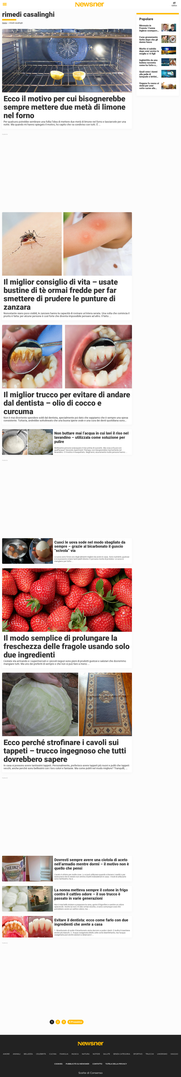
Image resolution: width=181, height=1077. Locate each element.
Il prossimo (75, 1021)
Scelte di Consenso (90, 1072)
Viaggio (174, 1054)
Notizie (96, 1054)
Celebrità (41, 1054)
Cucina (52, 1054)
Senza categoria (121, 1054)
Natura (86, 1054)
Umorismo (162, 1054)
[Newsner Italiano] (89, 4)
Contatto (97, 1064)
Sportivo (137, 1054)
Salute (106, 1054)
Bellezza (28, 1054)
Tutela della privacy (116, 1064)
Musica (75, 1054)
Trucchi (150, 1054)
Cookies (58, 1064)
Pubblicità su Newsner (77, 1064)
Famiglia (64, 1054)
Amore (6, 1054)
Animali (17, 1054)
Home (4, 23)
